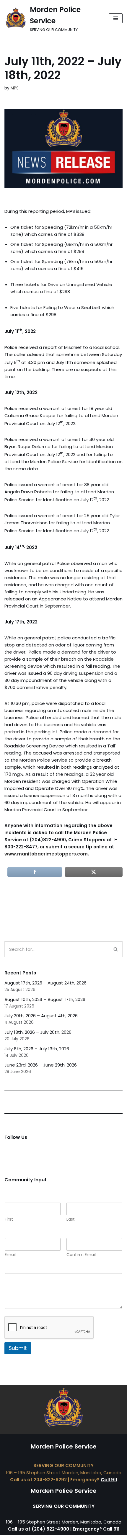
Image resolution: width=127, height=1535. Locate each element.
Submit (18, 1348)
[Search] (116, 949)
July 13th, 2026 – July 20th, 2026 (37, 1032)
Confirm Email (81, 1254)
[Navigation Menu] (116, 18)
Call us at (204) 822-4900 (38, 1529)
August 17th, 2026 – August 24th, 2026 (45, 983)
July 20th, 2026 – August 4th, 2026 (41, 1016)
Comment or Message (32, 1269)
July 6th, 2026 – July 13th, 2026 (36, 1049)
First (9, 1219)
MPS (15, 88)
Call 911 (109, 1480)
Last (70, 1219)
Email (10, 1254)
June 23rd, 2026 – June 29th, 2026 (40, 1065)
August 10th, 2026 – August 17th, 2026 (44, 999)
